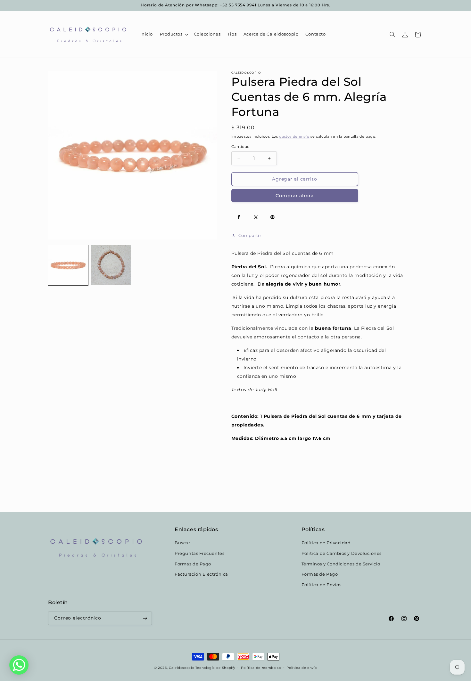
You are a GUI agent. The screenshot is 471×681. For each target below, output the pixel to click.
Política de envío (301, 667)
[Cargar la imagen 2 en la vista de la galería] (111, 265)
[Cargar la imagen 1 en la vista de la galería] (68, 265)
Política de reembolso (261, 667)
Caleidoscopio (181, 667)
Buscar (182, 542)
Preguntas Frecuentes (199, 553)
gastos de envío (294, 136)
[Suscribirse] (145, 618)
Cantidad (240, 146)
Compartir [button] (249, 235)
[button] (173, 34)
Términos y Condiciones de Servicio (341, 564)
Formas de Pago (193, 564)
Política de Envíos (322, 584)
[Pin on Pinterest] (272, 217)
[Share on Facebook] (239, 217)
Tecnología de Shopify (215, 667)
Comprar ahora (295, 195)
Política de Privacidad (326, 542)
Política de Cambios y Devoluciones (342, 553)
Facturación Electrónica (201, 574)
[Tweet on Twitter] (255, 217)
